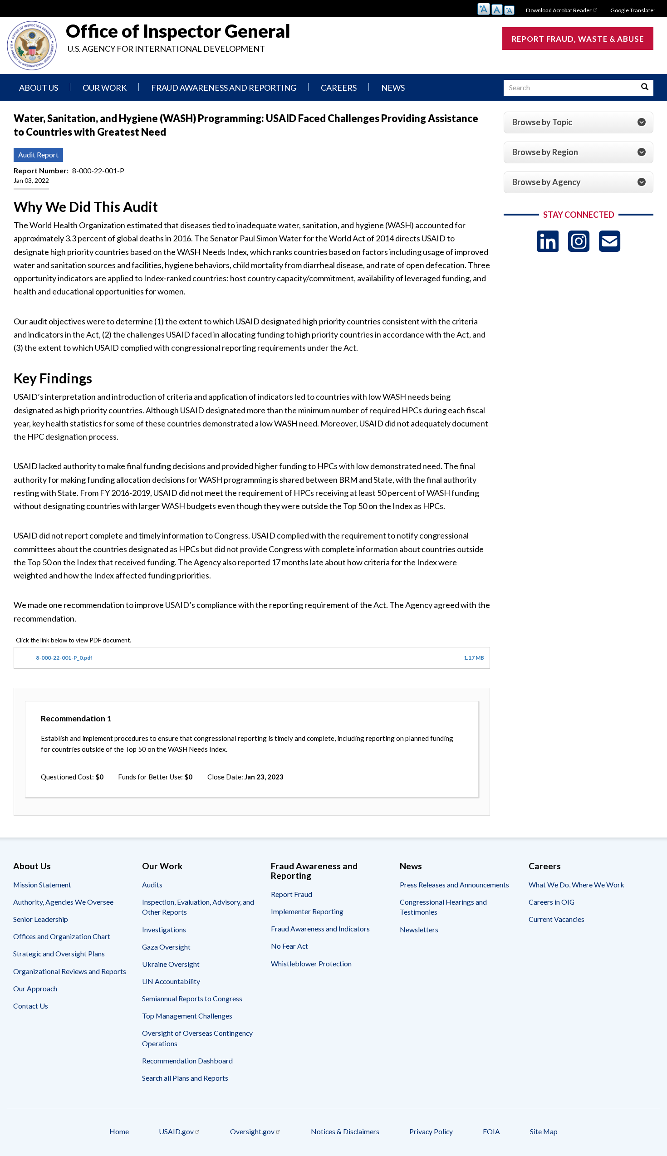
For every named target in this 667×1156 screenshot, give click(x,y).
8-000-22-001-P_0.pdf (64, 657)
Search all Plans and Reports (185, 1077)
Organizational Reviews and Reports (69, 971)
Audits (152, 884)
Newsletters (419, 929)
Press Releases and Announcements (454, 884)
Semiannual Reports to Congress (192, 998)
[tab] (578, 122)
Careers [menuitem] (339, 88)
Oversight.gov (252, 1131)
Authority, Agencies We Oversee (63, 901)
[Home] (32, 45)
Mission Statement (42, 884)
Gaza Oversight (166, 946)
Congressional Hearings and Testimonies (443, 906)
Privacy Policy (431, 1131)
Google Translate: (632, 10)
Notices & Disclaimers (345, 1131)
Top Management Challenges (187, 1015)
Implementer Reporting (307, 911)
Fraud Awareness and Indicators (320, 928)
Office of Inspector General (178, 31)
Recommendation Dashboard (187, 1060)
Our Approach (35, 988)
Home (119, 1131)
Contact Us (30, 1005)
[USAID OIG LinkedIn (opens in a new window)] (548, 241)
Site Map (544, 1131)
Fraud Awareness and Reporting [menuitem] (223, 88)
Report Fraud (291, 894)
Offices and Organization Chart (61, 936)
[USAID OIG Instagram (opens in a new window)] (578, 241)
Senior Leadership (40, 919)
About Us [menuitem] (38, 88)
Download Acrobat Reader (559, 10)
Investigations (164, 929)
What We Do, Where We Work (576, 884)
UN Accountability (171, 981)
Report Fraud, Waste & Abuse (578, 39)
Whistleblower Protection (311, 963)
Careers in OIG (551, 901)
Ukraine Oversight (171, 964)
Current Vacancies (556, 919)
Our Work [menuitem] (105, 88)
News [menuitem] (393, 88)
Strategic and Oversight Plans (59, 953)
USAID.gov (176, 1131)
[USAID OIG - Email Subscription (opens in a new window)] (609, 241)
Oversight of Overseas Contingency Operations (197, 1038)
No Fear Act (289, 945)
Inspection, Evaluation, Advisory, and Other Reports (198, 906)
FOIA (491, 1131)
